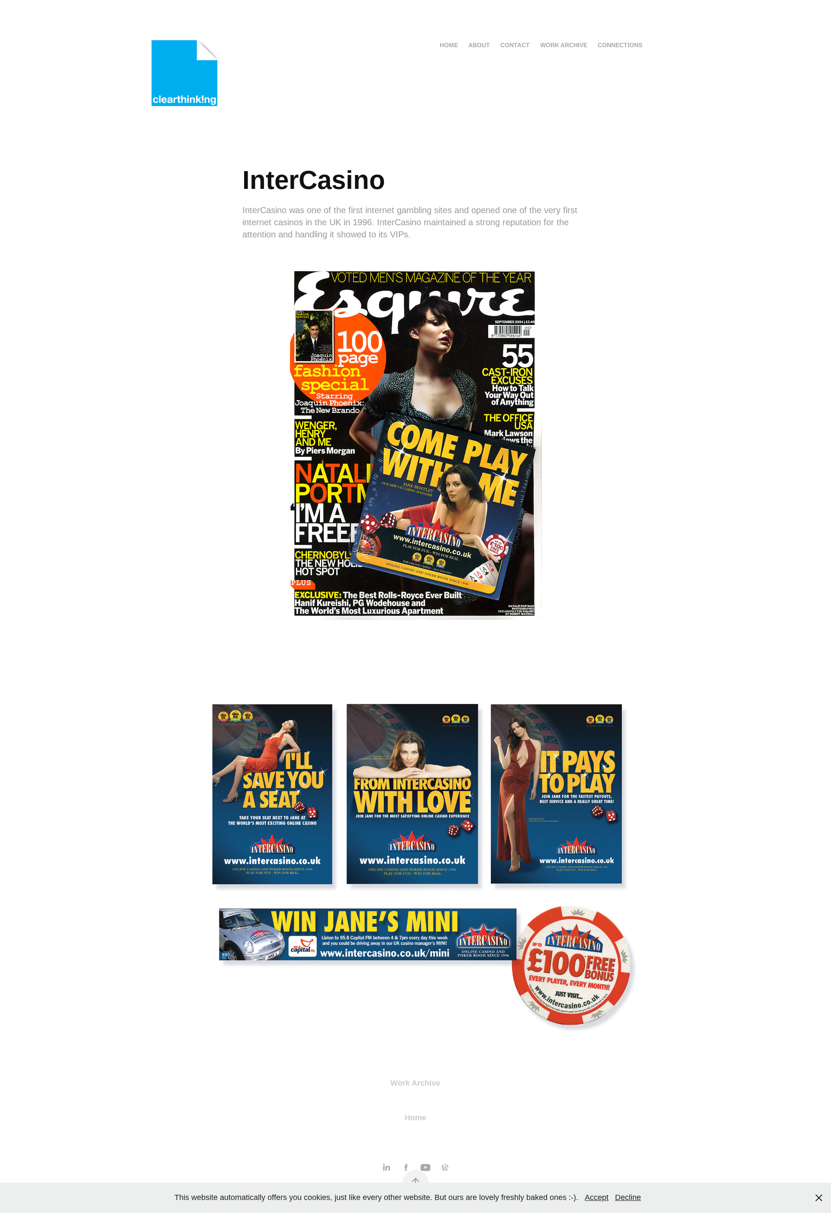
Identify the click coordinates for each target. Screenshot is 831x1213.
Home (449, 45)
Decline (628, 1197)
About (479, 45)
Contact (515, 45)
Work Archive (563, 45)
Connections (620, 45)
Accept (597, 1197)
